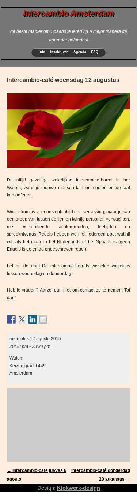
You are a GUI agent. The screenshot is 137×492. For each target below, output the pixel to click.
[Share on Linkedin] (32, 319)
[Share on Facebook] (11, 319)
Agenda (79, 52)
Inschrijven (59, 52)
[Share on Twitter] (22, 319)
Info (42, 52)
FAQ (94, 52)
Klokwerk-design (78, 488)
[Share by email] (43, 319)
